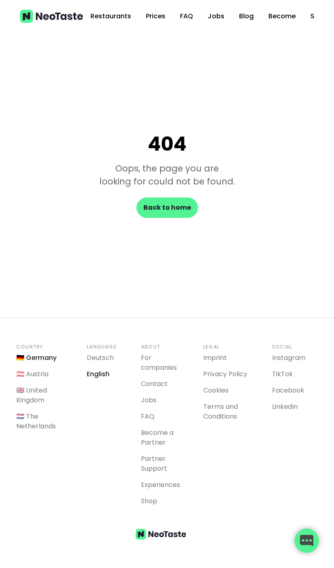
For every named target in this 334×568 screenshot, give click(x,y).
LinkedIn (285, 406)
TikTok (282, 374)
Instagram (288, 357)
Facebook (288, 390)
